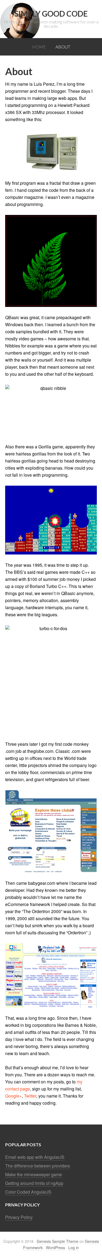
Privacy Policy (19, 1217)
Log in (73, 1247)
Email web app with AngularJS (34, 1157)
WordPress (55, 1247)
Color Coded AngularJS (28, 1192)
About (62, 46)
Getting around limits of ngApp (34, 1183)
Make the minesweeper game (33, 1174)
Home (39, 46)
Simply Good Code (51, 13)
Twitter (30, 1096)
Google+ (13, 1096)
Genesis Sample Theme (57, 1241)
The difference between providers (37, 1166)
